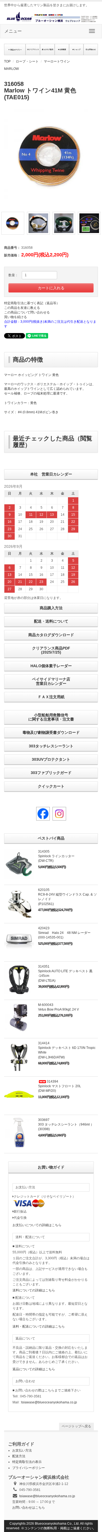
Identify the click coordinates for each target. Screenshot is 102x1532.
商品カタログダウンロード (51, 635)
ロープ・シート (27, 61)
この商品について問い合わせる (27, 312)
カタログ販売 (48, 49)
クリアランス (34, 49)
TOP (7, 61)
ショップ (77, 49)
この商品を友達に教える (22, 308)
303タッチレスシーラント (51, 746)
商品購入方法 (51, 608)
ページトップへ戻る (76, 1426)
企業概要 (63, 49)
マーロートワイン (57, 61)
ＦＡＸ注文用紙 (51, 697)
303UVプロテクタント (51, 759)
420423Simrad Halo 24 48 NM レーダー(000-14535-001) (64, 932)
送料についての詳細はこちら (34, 1290)
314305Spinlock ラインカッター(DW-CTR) (56, 856)
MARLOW (11, 69)
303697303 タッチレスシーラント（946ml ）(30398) (66, 1124)
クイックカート (51, 786)
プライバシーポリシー (28, 1468)
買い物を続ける (15, 317)
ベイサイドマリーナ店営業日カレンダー (51, 681)
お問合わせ (92, 49)
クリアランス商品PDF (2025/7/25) (51, 650)
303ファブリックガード (51, 772)
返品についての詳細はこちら (34, 1369)
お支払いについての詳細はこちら (37, 1225)
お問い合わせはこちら (28, 1507)
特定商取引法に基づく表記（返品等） (32, 303)
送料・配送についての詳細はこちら (39, 1326)
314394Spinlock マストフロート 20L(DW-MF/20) (59, 1086)
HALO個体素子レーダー (51, 666)
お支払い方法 (22, 1450)
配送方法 (18, 1456)
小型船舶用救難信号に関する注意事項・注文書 (51, 717)
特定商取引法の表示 (27, 1462)
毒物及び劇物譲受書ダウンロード (51, 732)
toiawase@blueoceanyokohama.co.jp (49, 1402)
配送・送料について (51, 621)
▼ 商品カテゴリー (15, 50)
